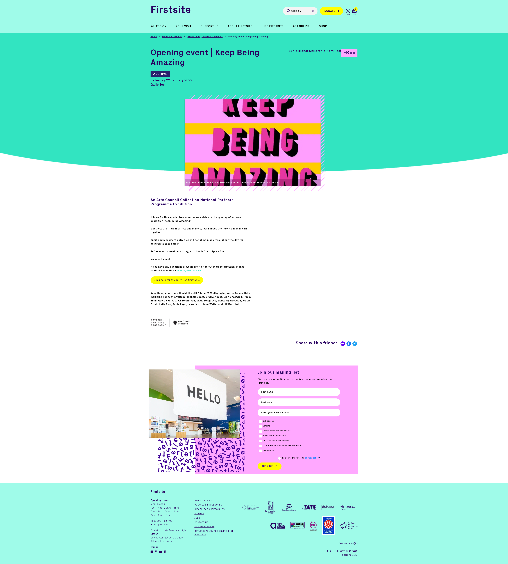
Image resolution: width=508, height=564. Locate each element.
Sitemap (199, 514)
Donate (329, 11)
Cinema (266, 426)
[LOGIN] (348, 11)
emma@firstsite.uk (189, 270)
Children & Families (212, 37)
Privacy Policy (203, 500)
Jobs (197, 518)
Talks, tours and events (274, 436)
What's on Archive (172, 37)
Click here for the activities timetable (177, 280)
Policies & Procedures (208, 505)
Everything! (268, 450)
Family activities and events (277, 431)
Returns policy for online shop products (214, 533)
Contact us (201, 522)
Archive (160, 74)
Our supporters (204, 527)
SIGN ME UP (269, 466)
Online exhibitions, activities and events (283, 445)
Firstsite (171, 10)
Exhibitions (194, 37)
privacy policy (312, 458)
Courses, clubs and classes (276, 441)
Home (154, 37)
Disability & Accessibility (209, 509)
